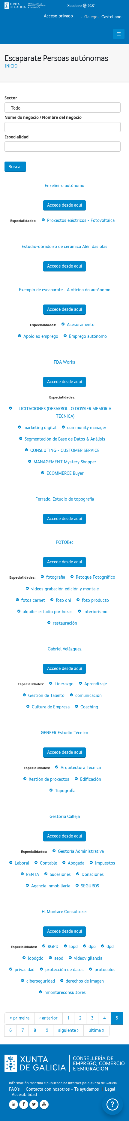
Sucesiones (60, 875)
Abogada (76, 863)
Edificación (90, 779)
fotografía (55, 577)
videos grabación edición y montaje (65, 589)
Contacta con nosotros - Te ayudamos (62, 1089)
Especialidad (16, 137)
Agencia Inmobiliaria (50, 886)
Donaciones (93, 875)
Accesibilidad (24, 1095)
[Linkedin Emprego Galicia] (13, 1104)
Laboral (22, 863)
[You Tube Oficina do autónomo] (44, 1104)
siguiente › (68, 1031)
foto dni (63, 600)
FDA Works (64, 362)
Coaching (89, 707)
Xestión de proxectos (49, 779)
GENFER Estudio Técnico (64, 733)
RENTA (32, 875)
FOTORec (65, 543)
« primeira (19, 1018)
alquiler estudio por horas (48, 612)
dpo (92, 947)
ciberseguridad (40, 981)
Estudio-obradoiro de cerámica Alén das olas (64, 247)
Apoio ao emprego (40, 337)
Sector (10, 98)
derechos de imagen (85, 981)
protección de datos (64, 970)
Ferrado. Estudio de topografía (64, 499)
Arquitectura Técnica (81, 768)
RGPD (53, 947)
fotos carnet (33, 600)
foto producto (95, 600)
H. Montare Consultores (65, 912)
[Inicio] (49, 5)
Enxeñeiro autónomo (64, 186)
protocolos (105, 970)
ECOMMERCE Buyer (65, 473)
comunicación (88, 696)
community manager (86, 428)
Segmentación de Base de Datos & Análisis (65, 439)
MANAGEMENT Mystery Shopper (65, 462)
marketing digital (39, 428)
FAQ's (14, 1089)
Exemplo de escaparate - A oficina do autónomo (64, 290)
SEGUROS (90, 886)
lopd (73, 947)
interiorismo (95, 612)
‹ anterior (48, 1018)
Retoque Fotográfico (95, 577)
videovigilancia (88, 958)
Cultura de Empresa (51, 707)
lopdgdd (36, 958)
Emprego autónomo (88, 337)
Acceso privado (58, 16)
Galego (90, 17)
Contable (48, 863)
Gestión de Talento (46, 696)
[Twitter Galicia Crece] (33, 1104)
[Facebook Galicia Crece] (23, 1104)
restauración (65, 623)
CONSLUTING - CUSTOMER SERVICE (65, 451)
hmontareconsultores (65, 993)
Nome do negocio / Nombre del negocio (43, 117)
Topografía (65, 791)
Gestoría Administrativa (81, 852)
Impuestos (105, 863)
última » (96, 1031)
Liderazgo (64, 684)
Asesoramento (80, 325)
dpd (110, 947)
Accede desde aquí (64, 205)
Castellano (111, 17)
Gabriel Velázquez (65, 649)
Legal (110, 1089)
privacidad (24, 970)
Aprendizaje (95, 684)
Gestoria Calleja (65, 817)
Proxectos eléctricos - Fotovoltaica (81, 221)
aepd (58, 958)
